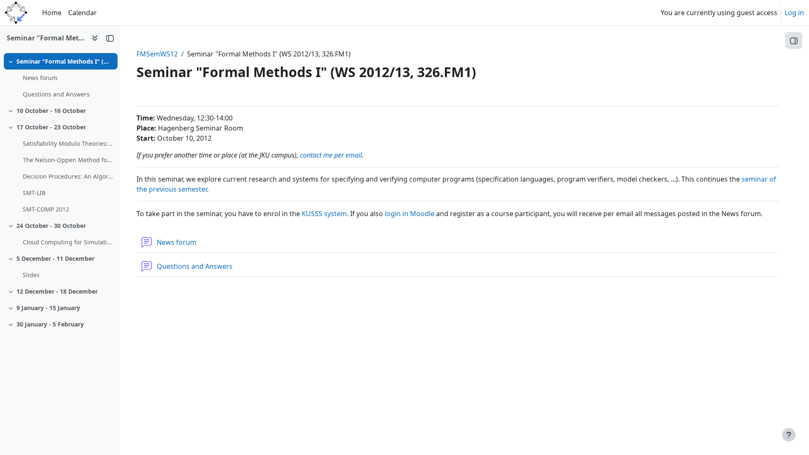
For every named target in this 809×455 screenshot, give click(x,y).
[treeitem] (60, 77)
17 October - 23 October (51, 127)
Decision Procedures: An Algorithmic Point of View (68, 176)
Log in (794, 12)
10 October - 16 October (51, 111)
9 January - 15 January (48, 308)
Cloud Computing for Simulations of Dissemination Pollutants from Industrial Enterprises (68, 242)
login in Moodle (409, 213)
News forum (40, 78)
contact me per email (331, 155)
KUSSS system (324, 213)
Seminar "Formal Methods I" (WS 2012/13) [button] (46, 38)
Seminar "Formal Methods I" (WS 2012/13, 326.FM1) (65, 61)
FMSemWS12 (157, 54)
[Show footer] (789, 435)
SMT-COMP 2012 (46, 209)
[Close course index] (110, 38)
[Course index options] (95, 38)
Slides (31, 275)
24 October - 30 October (51, 226)
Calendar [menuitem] (82, 12)
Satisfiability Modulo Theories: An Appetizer (68, 143)
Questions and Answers (56, 94)
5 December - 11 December (55, 258)
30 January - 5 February (50, 324)
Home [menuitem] (52, 12)
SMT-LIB (34, 193)
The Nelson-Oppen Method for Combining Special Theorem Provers (68, 160)
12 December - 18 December (57, 291)
